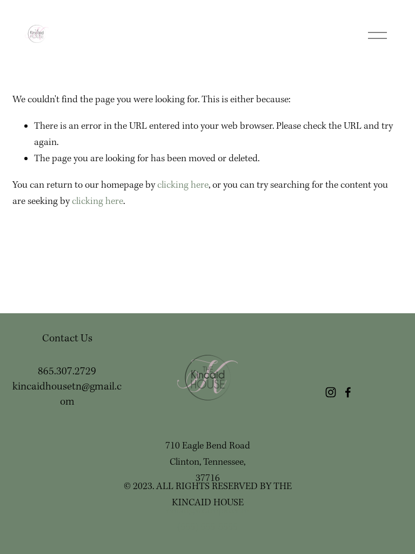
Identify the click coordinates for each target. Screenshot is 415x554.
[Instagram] (330, 392)
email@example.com (207, 511)
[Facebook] (348, 392)
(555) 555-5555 (207, 527)
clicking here (183, 185)
